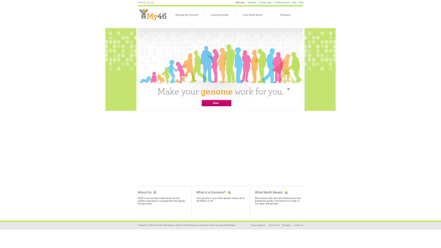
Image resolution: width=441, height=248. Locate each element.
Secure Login (265, 2)
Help (294, 2)
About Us (145, 192)
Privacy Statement (258, 225)
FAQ (301, 2)
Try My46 (252, 2)
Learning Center (220, 14)
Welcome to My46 (156, 15)
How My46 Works (252, 14)
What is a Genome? (211, 192)
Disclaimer (286, 225)
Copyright (142, 225)
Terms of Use (274, 225)
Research (285, 14)
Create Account (282, 2)
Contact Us (298, 225)
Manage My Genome (186, 14)
